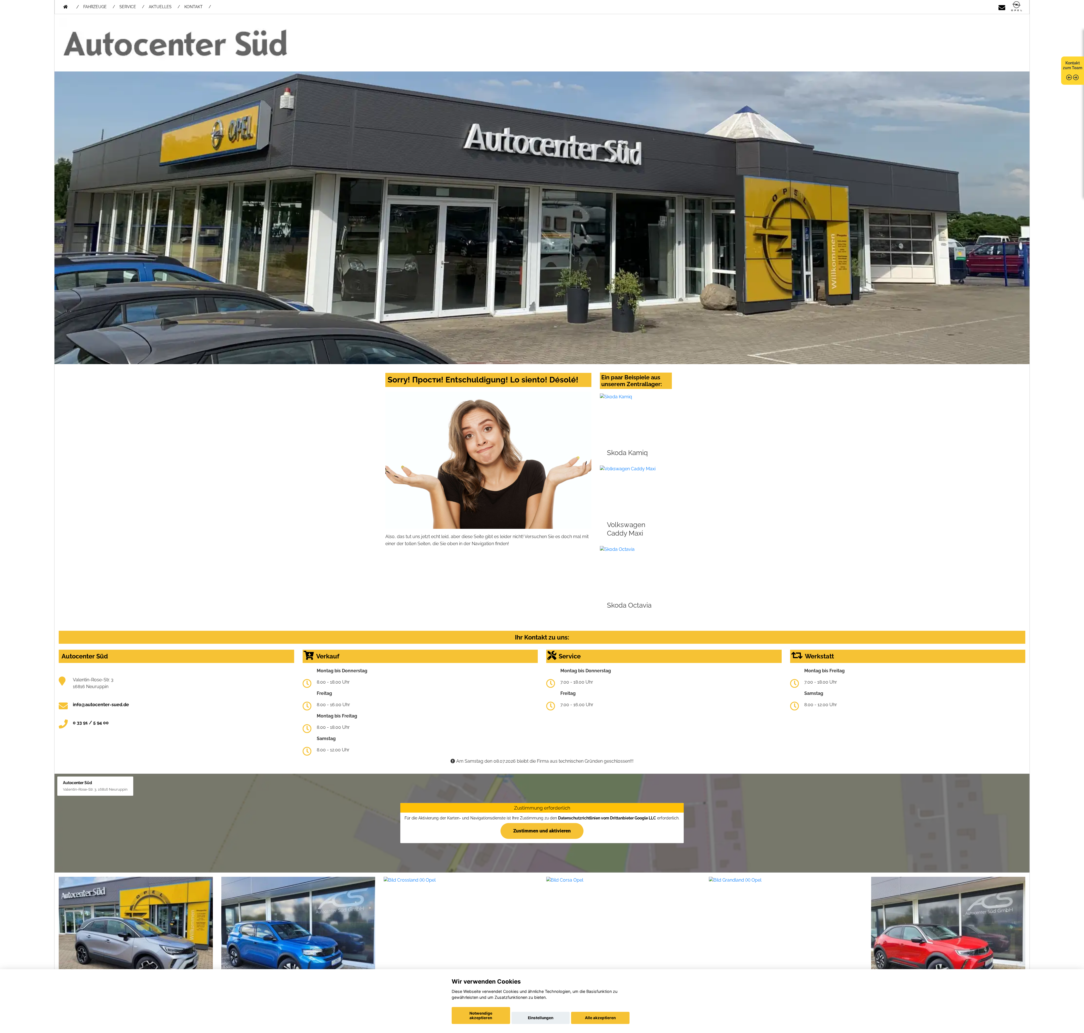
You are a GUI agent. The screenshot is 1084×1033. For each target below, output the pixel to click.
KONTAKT (193, 7)
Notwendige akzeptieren (480, 1015)
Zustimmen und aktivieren (542, 831)
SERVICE (127, 7)
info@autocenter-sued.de (101, 704)
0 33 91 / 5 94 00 (91, 722)
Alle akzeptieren (600, 1017)
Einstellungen (540, 1017)
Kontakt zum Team (1072, 65)
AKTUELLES (160, 7)
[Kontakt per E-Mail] (1001, 6)
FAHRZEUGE (95, 7)
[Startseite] (1016, 6)
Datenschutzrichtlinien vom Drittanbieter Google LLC (607, 818)
